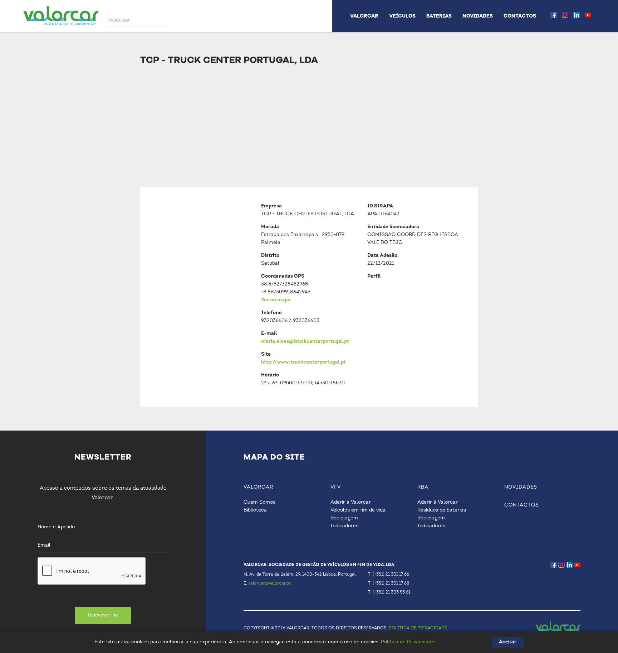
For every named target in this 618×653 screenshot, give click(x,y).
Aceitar (507, 642)
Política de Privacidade (407, 642)
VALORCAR (364, 16)
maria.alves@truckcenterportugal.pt (305, 341)
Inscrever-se (103, 615)
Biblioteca (255, 510)
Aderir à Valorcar (350, 502)
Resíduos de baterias (441, 510)
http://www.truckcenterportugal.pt (303, 362)
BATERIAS (439, 16)
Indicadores (344, 526)
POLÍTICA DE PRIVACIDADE (418, 628)
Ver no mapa (275, 300)
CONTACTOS (520, 16)
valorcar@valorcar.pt (269, 583)
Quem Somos (259, 502)
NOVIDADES (477, 16)
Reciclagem (344, 518)
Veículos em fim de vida (358, 510)
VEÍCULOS (402, 16)
